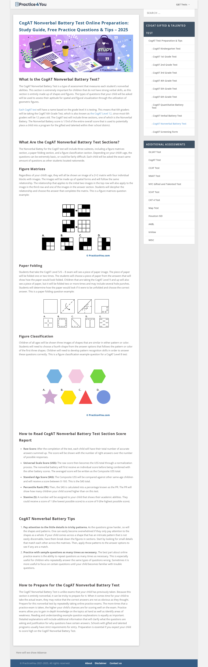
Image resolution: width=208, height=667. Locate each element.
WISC (151, 240)
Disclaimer (100, 663)
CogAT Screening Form (165, 131)
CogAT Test (155, 159)
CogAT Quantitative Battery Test (167, 106)
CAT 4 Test (154, 200)
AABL (151, 224)
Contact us (116, 663)
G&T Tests (181, 4)
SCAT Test (154, 192)
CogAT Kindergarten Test (167, 48)
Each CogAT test (28, 109)
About (88, 663)
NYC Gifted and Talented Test (165, 184)
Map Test (154, 208)
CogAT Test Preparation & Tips (165, 40)
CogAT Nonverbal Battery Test (169, 123)
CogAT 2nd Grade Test (165, 64)
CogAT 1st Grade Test (165, 56)
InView (152, 232)
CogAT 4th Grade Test (165, 80)
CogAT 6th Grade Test (165, 96)
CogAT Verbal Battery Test (167, 115)
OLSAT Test (155, 152)
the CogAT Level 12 (101, 113)
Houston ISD (155, 216)
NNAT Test (154, 175)
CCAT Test (154, 167)
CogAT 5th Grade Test (165, 88)
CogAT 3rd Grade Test (165, 72)
